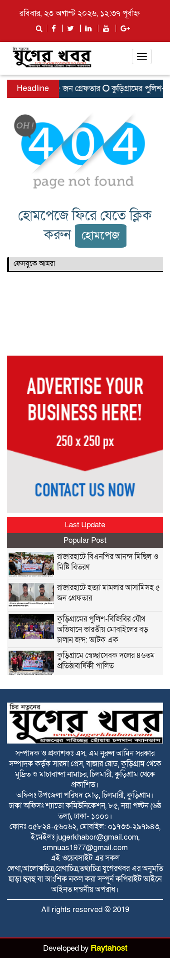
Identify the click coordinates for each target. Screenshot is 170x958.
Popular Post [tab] (85, 540)
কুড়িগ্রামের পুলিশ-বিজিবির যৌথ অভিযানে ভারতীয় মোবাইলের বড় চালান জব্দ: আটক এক (102, 629)
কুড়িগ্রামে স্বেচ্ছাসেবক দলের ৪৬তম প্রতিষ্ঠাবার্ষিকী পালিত (106, 660)
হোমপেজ (101, 235)
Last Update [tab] (85, 525)
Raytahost (109, 948)
